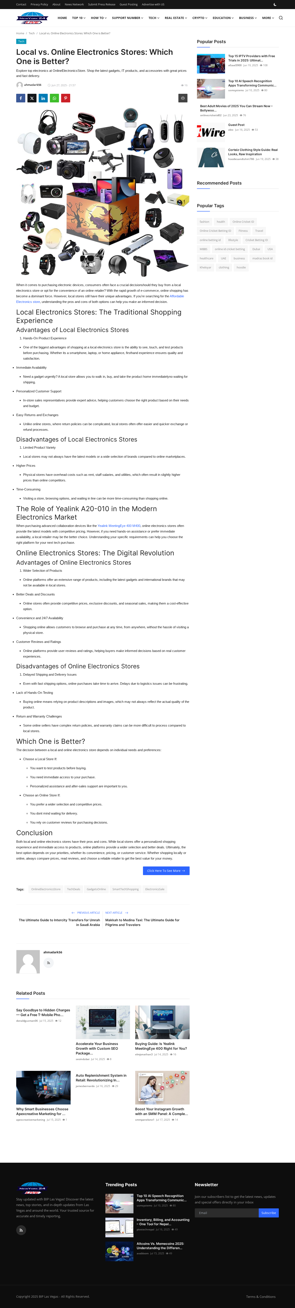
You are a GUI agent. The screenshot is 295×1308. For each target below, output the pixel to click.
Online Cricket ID (243, 222)
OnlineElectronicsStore (45, 889)
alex (230, 130)
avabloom (143, 1253)
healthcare (206, 258)
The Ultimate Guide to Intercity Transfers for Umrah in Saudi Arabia (59, 922)
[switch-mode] (275, 4)
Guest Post (236, 125)
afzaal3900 (235, 65)
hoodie (241, 267)
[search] (281, 18)
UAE (223, 258)
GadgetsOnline (96, 889)
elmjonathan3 (144, 1054)
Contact (21, 4)
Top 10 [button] (77, 18)
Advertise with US (153, 4)
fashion (204, 222)
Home (62, 18)
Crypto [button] (198, 18)
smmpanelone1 (144, 1120)
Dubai (256, 249)
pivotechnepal (145, 1229)
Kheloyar (205, 267)
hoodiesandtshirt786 (241, 159)
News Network (74, 4)
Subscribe (269, 1213)
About (56, 4)
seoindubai (82, 1059)
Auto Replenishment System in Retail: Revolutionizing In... (101, 1077)
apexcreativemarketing (30, 1120)
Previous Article (88, 913)
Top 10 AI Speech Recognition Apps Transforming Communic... (252, 83)
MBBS (203, 249)
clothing (224, 267)
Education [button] (222, 18)
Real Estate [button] (174, 18)
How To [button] (97, 18)
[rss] (21, 1230)
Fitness (243, 231)
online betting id (210, 240)
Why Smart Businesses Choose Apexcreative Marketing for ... (42, 1111)
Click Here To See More (164, 871)
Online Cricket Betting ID (215, 231)
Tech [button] (152, 18)
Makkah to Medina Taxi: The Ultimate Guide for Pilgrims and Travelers (142, 922)
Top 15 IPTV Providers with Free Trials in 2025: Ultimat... (251, 58)
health (221, 222)
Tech (32, 33)
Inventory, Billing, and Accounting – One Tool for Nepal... (163, 1222)
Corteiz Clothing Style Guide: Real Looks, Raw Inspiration (253, 152)
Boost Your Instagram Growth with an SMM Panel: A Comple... (161, 1111)
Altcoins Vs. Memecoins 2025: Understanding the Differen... (160, 1246)
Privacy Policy (39, 4)
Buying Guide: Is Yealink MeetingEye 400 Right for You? (161, 1046)
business (239, 258)
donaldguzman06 (27, 1021)
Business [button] (246, 18)
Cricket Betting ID (257, 240)
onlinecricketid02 (211, 115)
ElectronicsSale (154, 889)
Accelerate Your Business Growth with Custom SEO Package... (97, 1048)
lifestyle (233, 240)
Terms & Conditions (261, 1296)
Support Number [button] (126, 18)
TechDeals (73, 889)
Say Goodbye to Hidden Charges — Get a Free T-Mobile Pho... (43, 1012)
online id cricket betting (230, 249)
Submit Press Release (101, 4)
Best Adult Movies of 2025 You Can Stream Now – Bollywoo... (236, 108)
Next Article (114, 913)
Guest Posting (129, 4)
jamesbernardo (85, 1086)
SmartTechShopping (126, 889)
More (266, 18)
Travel (259, 231)
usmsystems (236, 90)
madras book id (262, 258)
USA (270, 249)
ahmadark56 (52, 952)
